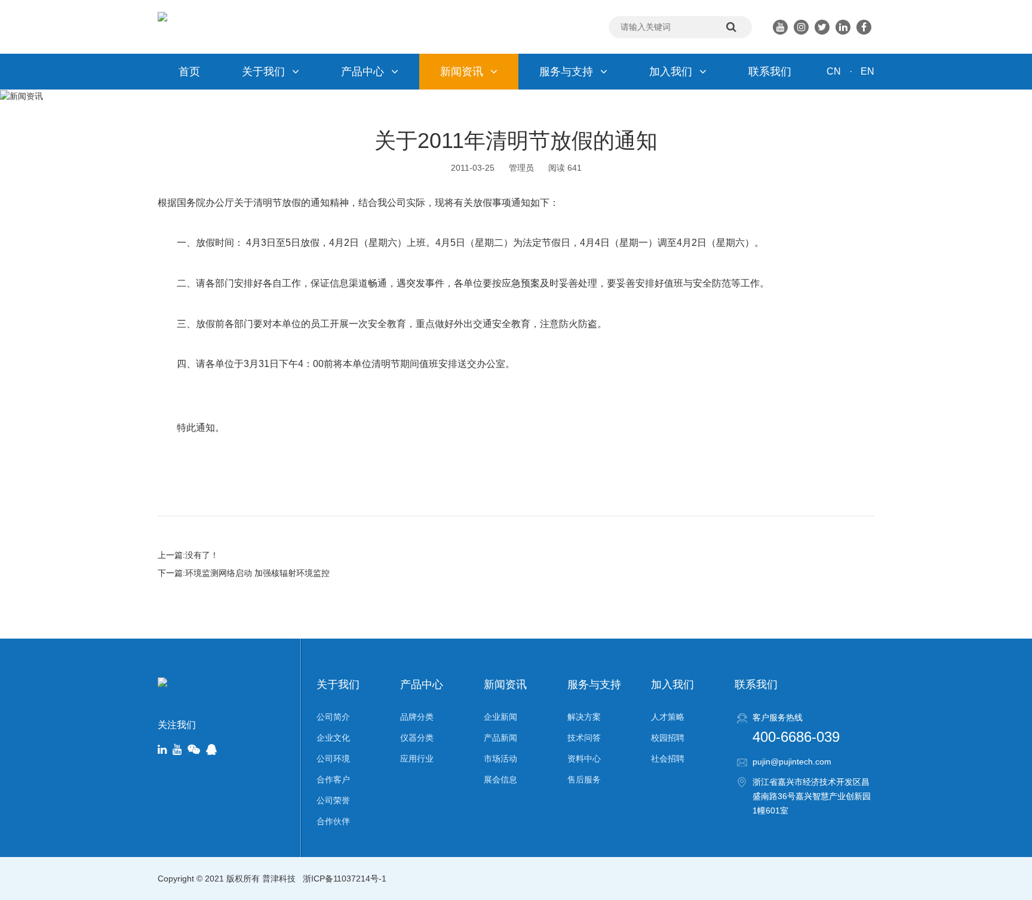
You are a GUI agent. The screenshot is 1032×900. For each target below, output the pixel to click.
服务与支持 (566, 72)
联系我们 (769, 72)
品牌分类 (417, 717)
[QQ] (211, 750)
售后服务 (584, 779)
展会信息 (500, 779)
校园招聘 (667, 737)
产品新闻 (500, 737)
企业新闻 (500, 717)
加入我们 (670, 72)
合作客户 (333, 779)
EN (867, 71)
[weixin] (194, 750)
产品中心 (362, 72)
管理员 (521, 167)
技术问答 (584, 737)
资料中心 (584, 758)
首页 (189, 72)
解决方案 (584, 717)
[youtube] (177, 750)
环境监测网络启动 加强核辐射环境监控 (257, 573)
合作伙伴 (333, 821)
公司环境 (333, 758)
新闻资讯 (461, 72)
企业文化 (333, 737)
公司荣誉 (333, 800)
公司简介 (333, 717)
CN (834, 71)
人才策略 (667, 717)
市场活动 (500, 758)
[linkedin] (162, 750)
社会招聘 (667, 758)
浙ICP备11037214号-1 (344, 878)
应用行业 (417, 758)
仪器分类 (417, 737)
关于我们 (263, 72)
